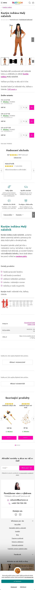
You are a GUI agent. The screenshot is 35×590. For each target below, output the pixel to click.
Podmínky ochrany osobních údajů (17, 549)
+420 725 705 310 (19, 503)
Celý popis (11, 89)
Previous (1, 170)
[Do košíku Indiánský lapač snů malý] (25, 438)
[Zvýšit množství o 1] (26, 107)
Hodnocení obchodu (17, 150)
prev (1, 418)
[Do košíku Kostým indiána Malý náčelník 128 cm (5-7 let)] (31, 121)
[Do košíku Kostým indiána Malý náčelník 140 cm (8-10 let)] (31, 135)
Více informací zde (28, 577)
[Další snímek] (32, 39)
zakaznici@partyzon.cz (19, 500)
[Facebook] (16, 514)
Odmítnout (23, 587)
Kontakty (17, 531)
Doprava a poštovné (17, 538)
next (33, 418)
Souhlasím (18, 581)
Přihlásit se (27, 468)
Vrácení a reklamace (17, 542)
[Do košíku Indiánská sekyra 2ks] (9, 438)
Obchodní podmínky (17, 545)
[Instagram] (20, 514)
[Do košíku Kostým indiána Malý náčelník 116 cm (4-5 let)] (31, 107)
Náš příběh (17, 524)
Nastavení (14, 587)
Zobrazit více (17, 158)
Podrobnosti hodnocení (25, 20)
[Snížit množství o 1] (21, 107)
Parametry (19, 215)
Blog (17, 535)
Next (33, 170)
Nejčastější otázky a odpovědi (17, 528)
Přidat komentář (17, 384)
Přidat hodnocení (17, 362)
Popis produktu (8, 215)
